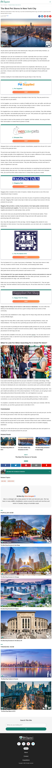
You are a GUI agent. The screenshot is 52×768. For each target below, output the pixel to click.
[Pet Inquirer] (5, 2)
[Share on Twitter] (42, 16)
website (33, 334)
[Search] (26, 729)
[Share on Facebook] (39, 16)
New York (3, 481)
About (26, 752)
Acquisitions (26, 760)
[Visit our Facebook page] (19, 743)
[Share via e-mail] (47, 16)
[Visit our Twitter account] (33, 743)
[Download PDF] (50, 16)
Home (26, 748)
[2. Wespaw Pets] (26, 131)
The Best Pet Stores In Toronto (26, 457)
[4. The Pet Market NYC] (26, 241)
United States (11, 481)
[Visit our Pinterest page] (28, 743)
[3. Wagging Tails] (26, 179)
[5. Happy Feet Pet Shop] (26, 293)
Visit (26, 92)
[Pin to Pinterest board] (45, 16)
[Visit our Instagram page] (23, 743)
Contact (26, 756)
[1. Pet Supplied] (26, 84)
